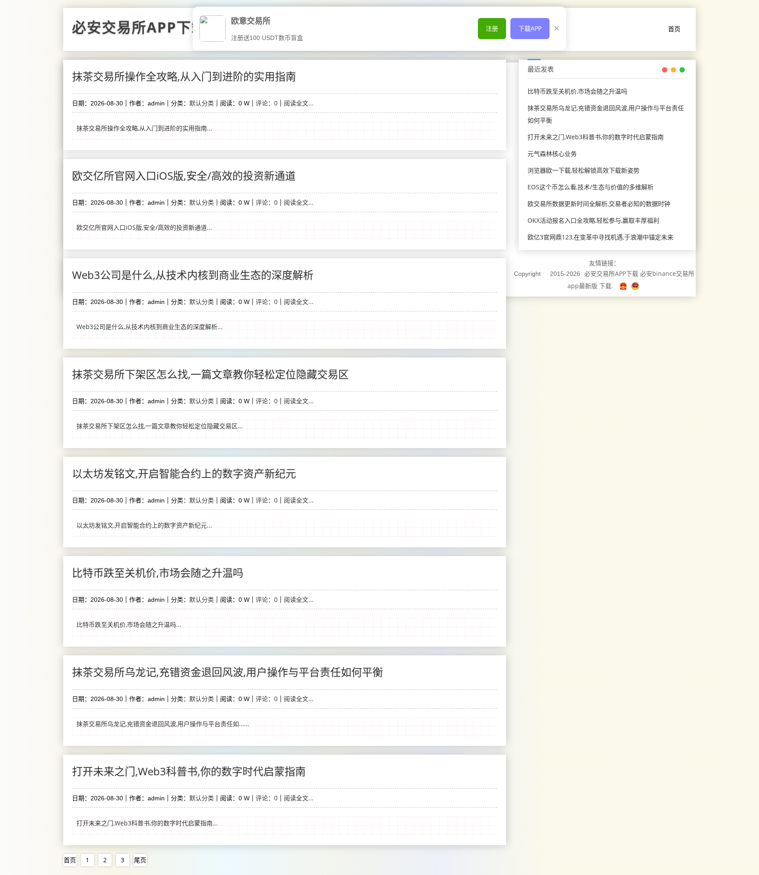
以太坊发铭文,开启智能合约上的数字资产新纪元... (144, 525)
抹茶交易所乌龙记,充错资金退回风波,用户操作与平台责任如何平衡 (227, 672)
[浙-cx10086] (624, 286)
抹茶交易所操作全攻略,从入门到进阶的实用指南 (184, 76)
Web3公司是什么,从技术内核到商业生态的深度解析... (149, 326)
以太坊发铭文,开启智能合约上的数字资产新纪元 (184, 473)
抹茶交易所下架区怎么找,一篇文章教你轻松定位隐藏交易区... (159, 426)
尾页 (140, 860)
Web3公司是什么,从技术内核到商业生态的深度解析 (193, 275)
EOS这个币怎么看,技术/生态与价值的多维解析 (591, 187)
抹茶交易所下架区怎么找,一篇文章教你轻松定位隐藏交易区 (210, 374)
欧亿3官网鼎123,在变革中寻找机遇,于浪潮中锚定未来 (600, 237)
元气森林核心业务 (552, 153)
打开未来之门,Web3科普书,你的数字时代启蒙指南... (147, 823)
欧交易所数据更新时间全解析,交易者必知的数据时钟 (599, 203)
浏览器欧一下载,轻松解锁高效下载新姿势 (584, 170)
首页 (674, 29)
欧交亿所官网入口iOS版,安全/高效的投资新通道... (144, 227)
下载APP (530, 28)
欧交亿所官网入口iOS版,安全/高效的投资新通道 (184, 175)
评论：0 (267, 103)
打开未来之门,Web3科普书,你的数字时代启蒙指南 (189, 771)
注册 (492, 28)
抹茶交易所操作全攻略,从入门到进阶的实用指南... (144, 128)
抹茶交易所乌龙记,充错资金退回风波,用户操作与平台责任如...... (162, 724)
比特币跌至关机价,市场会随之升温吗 (157, 572)
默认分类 (201, 103)
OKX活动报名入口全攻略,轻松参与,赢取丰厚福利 (593, 220)
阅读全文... (299, 103)
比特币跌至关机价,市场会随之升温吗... (128, 624)
